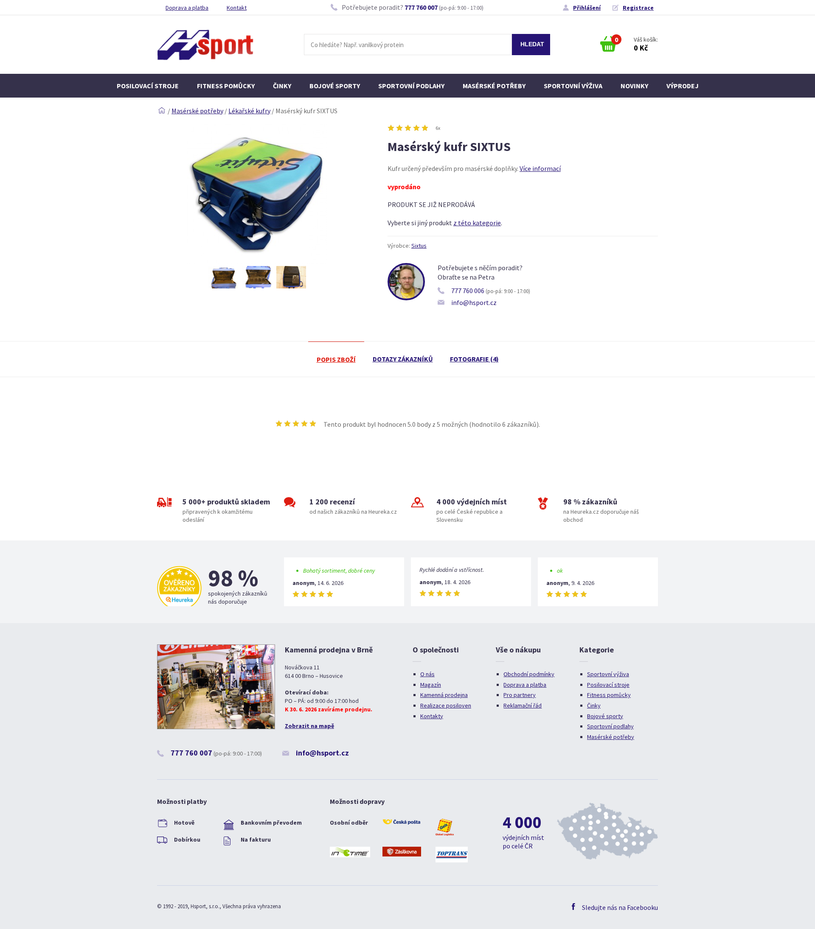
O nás (427, 674)
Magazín (430, 684)
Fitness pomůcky (226, 85)
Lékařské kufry (249, 110)
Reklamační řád (522, 705)
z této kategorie (477, 222)
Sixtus (419, 245)
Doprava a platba (187, 8)
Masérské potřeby (494, 85)
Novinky (634, 85)
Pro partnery (519, 695)
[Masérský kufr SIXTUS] (223, 277)
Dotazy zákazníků (403, 359)
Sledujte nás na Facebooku (620, 907)
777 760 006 (467, 290)
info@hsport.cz (474, 302)
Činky (282, 85)
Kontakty (431, 716)
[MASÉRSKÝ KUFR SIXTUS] (257, 261)
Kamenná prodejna (444, 695)
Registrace (638, 7)
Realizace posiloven (445, 705)
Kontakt (237, 8)
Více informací (540, 168)
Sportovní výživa (573, 85)
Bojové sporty (334, 85)
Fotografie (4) (474, 359)
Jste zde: (161, 110)
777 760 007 (421, 7)
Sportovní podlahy (411, 85)
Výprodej (682, 85)
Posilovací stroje (148, 85)
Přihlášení (587, 7)
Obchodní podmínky (528, 674)
